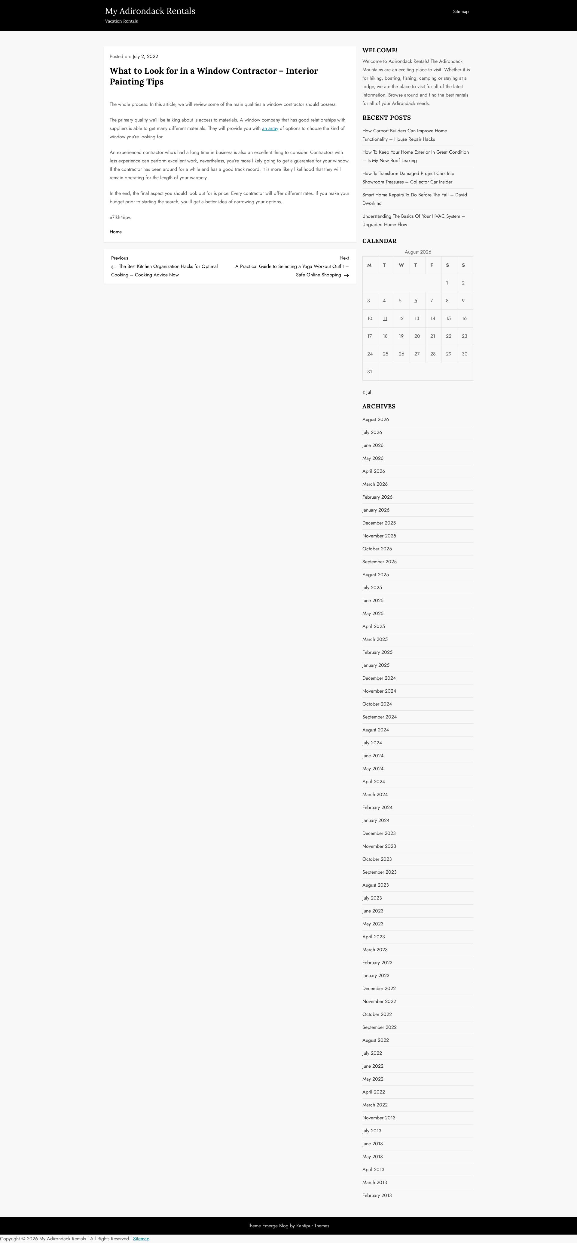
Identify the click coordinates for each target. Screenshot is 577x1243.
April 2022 (373, 1091)
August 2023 (375, 884)
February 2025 (377, 652)
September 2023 (379, 872)
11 (385, 318)
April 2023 (373, 936)
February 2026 (377, 497)
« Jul (366, 392)
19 (401, 336)
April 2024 (373, 781)
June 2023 (372, 910)
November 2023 (379, 846)
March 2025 (375, 639)
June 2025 (372, 600)
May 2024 (372, 768)
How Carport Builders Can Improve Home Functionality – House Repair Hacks (404, 135)
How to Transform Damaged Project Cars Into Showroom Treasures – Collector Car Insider (408, 177)
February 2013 (377, 1195)
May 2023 (372, 923)
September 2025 (379, 561)
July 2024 (372, 742)
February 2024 (377, 807)
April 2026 (373, 471)
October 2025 (377, 548)
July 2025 (372, 587)
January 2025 (375, 665)
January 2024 (375, 820)
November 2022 (379, 1001)
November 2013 (378, 1117)
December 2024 (379, 678)
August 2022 (375, 1040)
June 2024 (372, 755)
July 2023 (372, 897)
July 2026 (372, 432)
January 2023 (375, 975)
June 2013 (372, 1143)
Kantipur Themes (312, 1225)
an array (270, 128)
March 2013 (374, 1182)
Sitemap (461, 11)
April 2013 (373, 1169)
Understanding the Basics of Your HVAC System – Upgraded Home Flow (413, 220)
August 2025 (375, 574)
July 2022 (372, 1053)
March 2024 (375, 794)
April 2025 (373, 626)
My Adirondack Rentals (150, 10)
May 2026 (372, 458)
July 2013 (371, 1130)
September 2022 (379, 1027)
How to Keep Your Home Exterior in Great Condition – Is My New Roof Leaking (415, 156)
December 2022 (379, 988)
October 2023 (377, 859)
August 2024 (375, 729)
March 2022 (375, 1104)
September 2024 (379, 716)
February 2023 (377, 962)
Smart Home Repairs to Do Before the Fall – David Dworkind (414, 199)
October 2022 (377, 1014)
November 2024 (379, 691)
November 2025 (379, 535)
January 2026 (375, 509)
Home (116, 231)
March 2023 (375, 949)
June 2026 (372, 445)
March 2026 (375, 484)
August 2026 (375, 419)
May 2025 (372, 613)
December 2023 (379, 833)
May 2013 (372, 1156)
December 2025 (379, 522)
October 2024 (377, 703)
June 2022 (372, 1066)
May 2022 (372, 1078)
